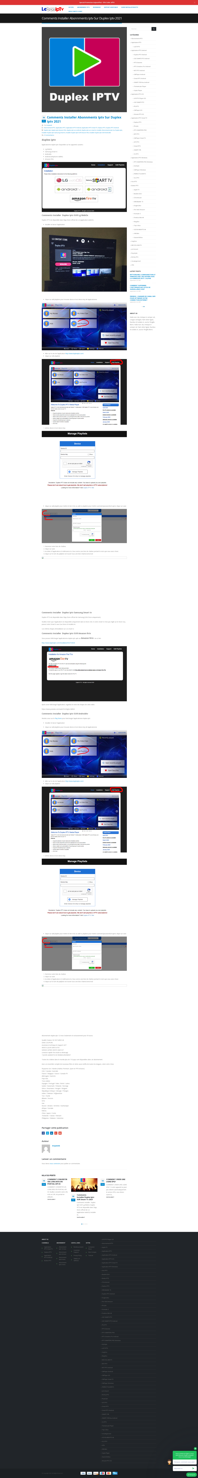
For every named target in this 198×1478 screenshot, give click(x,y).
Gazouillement (47, 1133)
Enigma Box (137, 205)
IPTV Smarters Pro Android (142, 66)
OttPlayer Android (139, 74)
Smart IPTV (137, 146)
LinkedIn (51, 1133)
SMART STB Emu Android (141, 82)
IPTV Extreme (138, 62)
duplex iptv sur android (74, 130)
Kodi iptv (136, 166)
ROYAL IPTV (134, 257)
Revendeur (97, 7)
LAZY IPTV (137, 47)
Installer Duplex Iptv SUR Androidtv (100, 133)
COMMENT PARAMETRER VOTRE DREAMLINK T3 (142, 275)
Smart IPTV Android (140, 78)
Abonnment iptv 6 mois (62, 1258)
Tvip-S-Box (137, 225)
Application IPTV (61, 128)
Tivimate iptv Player (140, 86)
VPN (132, 265)
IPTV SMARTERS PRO (140, 130)
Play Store (58, 718)
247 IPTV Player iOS (140, 98)
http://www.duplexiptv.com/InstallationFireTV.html (58, 643)
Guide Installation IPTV (129, 7)
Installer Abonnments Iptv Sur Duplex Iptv (109, 130)
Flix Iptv (136, 126)
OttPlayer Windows (140, 170)
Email (59, 1133)
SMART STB (137, 150)
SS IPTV (136, 154)
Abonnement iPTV (83, 7)
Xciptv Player (138, 90)
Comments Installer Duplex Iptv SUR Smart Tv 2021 (56, 1197)
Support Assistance (111, 7)
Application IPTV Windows (139, 158)
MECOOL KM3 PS (136, 245)
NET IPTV (136, 134)
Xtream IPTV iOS (139, 114)
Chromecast (137, 198)
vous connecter (55, 1164)
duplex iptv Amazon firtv (58, 130)
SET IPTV (136, 142)
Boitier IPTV (134, 185)
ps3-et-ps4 (134, 249)
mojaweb (49, 125)
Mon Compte (92, 1252)
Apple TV (136, 190)
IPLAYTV (136, 106)
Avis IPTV (134, 181)
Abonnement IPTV (49, 128)
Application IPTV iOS (137, 94)
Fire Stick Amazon (139, 210)
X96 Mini (136, 233)
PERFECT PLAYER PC (140, 174)
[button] (82, 1224)
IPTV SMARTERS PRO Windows (143, 162)
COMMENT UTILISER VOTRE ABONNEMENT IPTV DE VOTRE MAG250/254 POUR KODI (141, 298)
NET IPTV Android (139, 70)
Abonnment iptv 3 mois (62, 1263)
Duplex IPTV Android (112, 128)
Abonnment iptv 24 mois (62, 1253)
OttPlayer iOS (138, 110)
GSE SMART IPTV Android (141, 58)
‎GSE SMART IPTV (139, 102)
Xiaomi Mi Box (138, 237)
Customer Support (77, 1251)
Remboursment (78, 1247)
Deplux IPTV (101, 128)
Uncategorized (136, 261)
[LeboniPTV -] (53, 9)
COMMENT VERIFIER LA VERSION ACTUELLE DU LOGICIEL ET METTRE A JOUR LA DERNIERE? (116, 1182)
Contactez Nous (91, 1248)
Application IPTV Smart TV (89, 128)
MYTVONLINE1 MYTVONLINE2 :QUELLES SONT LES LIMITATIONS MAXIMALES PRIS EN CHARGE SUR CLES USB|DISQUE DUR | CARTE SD (143, 286)
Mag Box (136, 221)
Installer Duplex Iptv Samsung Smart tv (53, 133)
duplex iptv (47, 130)
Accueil (71, 7)
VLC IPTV (136, 178)
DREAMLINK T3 (138, 202)
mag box (134, 241)
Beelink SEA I (138, 194)
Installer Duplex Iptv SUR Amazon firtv (77, 133)
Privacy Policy (78, 1255)
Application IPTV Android (73, 128)
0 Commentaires (49, 135)
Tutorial (90, 1255)
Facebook (43, 1133)
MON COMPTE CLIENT (75, 11)
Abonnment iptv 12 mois (62, 1248)
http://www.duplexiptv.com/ (74, 353)
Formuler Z (137, 214)
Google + (55, 1133)
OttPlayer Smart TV (140, 138)
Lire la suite (51, 1217)
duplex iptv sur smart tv (89, 130)
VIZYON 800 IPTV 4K (140, 229)
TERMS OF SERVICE (77, 1260)
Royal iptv (134, 253)
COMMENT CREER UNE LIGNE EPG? (86, 1180)
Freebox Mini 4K (139, 217)
